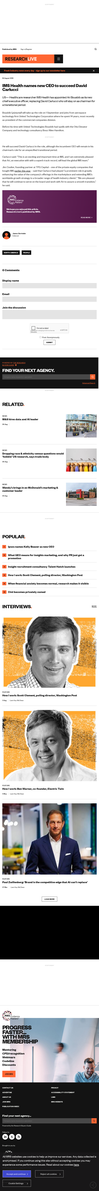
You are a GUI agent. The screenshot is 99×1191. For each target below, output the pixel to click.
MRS (14, 49)
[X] (12, 1138)
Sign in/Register (26, 49)
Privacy (54, 1088)
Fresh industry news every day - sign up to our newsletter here (34, 70)
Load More (49, 899)
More (94, 606)
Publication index (10, 1106)
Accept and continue (16, 1173)
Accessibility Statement (63, 1092)
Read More (86, 217)
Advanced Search (88, 383)
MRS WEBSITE (57, 1102)
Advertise (7, 1092)
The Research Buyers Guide (13, 364)
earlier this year (23, 170)
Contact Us (7, 1088)
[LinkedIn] (5, 1138)
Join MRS (9, 1074)
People (26, 252)
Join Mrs (6, 1102)
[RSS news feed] (18, 1138)
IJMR (53, 1097)
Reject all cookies (48, 1173)
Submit (49, 342)
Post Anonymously (50, 337)
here (76, 1164)
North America (11, 252)
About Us (6, 1097)
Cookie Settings (16, 1183)
